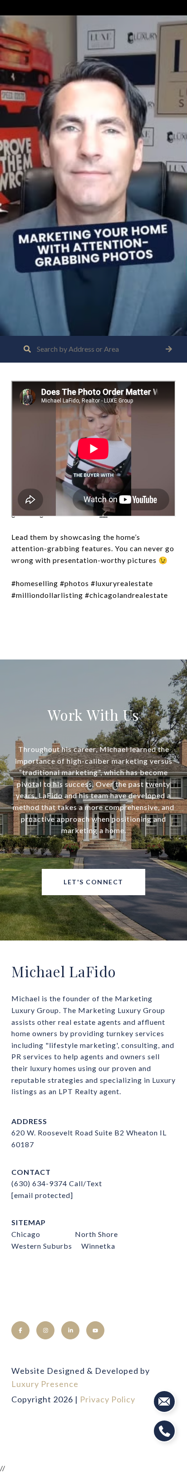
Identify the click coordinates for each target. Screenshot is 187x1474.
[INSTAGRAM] (45, 1330)
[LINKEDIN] (70, 1330)
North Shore (96, 1234)
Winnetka (98, 1245)
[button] (169, 349)
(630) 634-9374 (39, 1183)
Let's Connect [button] (93, 882)
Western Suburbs (41, 1245)
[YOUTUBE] (95, 1330)
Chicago (25, 1234)
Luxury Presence (45, 1384)
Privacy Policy (107, 1399)
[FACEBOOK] (20, 1330)
